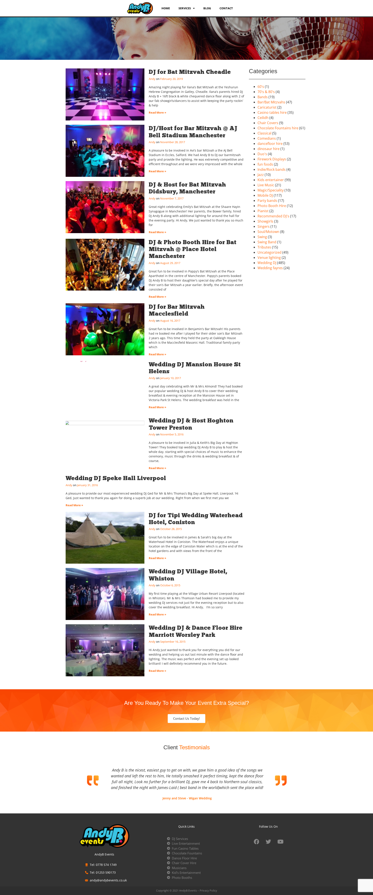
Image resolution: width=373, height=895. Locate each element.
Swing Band (267, 242)
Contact (226, 8)
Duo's (262, 154)
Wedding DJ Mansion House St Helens (195, 368)
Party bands (267, 200)
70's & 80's (266, 91)
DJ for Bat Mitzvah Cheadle (190, 71)
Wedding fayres (270, 268)
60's (261, 86)
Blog (207, 8)
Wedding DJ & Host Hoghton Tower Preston (191, 424)
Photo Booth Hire (272, 205)
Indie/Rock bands (272, 169)
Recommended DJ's (273, 216)
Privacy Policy (208, 890)
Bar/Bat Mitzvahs (271, 102)
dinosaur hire (269, 148)
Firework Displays (272, 159)
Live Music (266, 185)
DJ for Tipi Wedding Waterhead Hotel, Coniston (196, 519)
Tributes (264, 247)
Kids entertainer (271, 179)
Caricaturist (267, 107)
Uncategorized (269, 252)
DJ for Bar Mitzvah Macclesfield (177, 310)
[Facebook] (256, 841)
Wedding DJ (267, 262)
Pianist (263, 211)
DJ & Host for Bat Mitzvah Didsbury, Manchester (187, 188)
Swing (262, 236)
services (185, 8)
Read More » (157, 112)
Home (165, 8)
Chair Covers (268, 122)
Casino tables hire (272, 112)
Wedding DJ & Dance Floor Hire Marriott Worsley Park (195, 631)
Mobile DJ (265, 195)
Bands (263, 97)
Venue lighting (269, 257)
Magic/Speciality (271, 190)
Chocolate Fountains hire (278, 128)
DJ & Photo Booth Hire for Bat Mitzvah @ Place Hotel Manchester (192, 249)
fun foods (265, 164)
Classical (264, 133)
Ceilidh (263, 117)
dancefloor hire (270, 143)
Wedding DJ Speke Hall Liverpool (116, 478)
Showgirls (265, 221)
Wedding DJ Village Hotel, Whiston (188, 575)
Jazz (261, 174)
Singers (264, 226)
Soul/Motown (268, 231)
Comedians (267, 138)
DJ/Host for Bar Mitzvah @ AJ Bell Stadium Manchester (193, 132)
